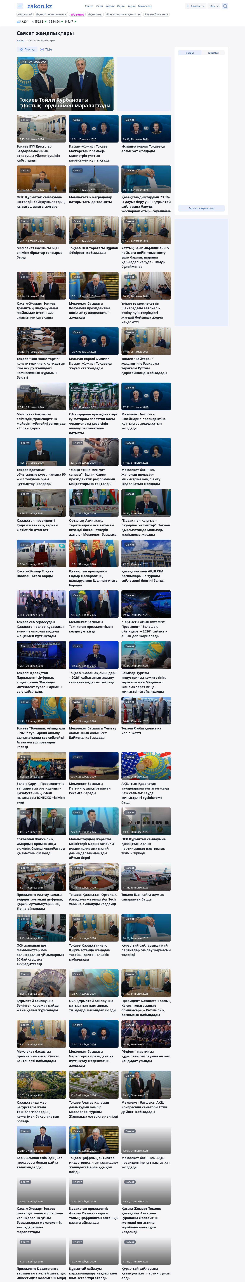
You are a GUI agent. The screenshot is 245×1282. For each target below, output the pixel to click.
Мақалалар (145, 6)
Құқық (131, 6)
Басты (20, 40)
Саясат (89, 6)
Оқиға (121, 6)
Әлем (99, 6)
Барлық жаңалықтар (201, 208)
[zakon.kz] (39, 6)
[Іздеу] (225, 6)
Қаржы (110, 6)
